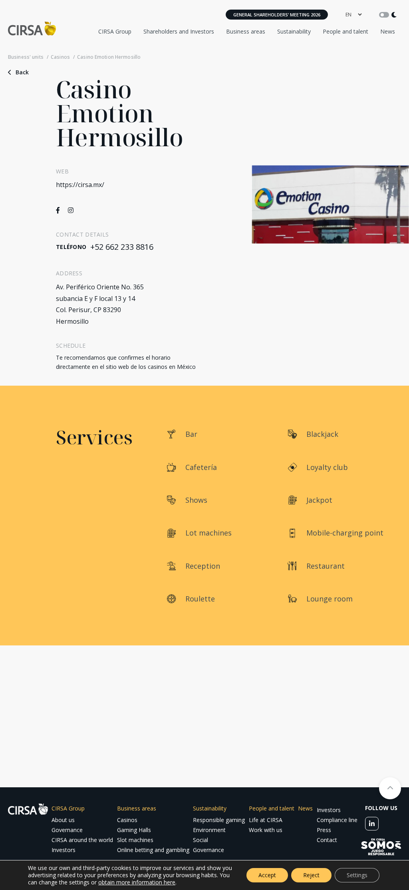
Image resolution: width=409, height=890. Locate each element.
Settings (357, 875)
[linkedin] (372, 823)
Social (200, 840)
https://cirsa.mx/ (80, 184)
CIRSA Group (114, 31)
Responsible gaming (219, 820)
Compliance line (337, 820)
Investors (63, 850)
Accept (267, 875)
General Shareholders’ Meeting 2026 (276, 15)
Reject (311, 875)
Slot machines (135, 840)
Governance (67, 830)
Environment (209, 830)
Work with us (265, 830)
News (387, 31)
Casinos (60, 57)
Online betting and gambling (153, 850)
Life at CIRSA (265, 820)
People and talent (345, 31)
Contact (327, 840)
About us (63, 820)
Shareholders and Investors (178, 31)
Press (324, 830)
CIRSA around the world (82, 840)
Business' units (26, 57)
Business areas (245, 31)
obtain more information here (136, 882)
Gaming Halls (134, 830)
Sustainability (294, 31)
